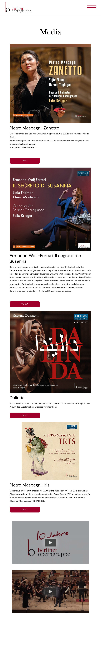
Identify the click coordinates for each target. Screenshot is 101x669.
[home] (19, 7)
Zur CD (24, 160)
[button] (89, 7)
